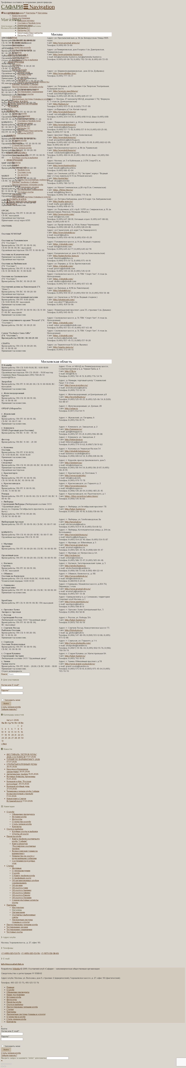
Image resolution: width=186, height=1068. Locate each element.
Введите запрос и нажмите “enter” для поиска (23, 1058)
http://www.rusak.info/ (75, 475)
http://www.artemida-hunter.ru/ (68, 54)
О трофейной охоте (21, 878)
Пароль (5, 690)
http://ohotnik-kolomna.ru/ (77, 451)
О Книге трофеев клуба (23, 875)
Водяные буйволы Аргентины (21, 776)
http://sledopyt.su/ (73, 463)
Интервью (17, 868)
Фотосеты (17, 819)
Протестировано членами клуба (22, 924)
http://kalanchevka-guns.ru (66, 256)
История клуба (19, 817)
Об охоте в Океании (21, 897)
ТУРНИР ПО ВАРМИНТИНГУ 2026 (23, 759)
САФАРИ (12, 7)
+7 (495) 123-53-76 (30, 953)
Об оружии (17, 885)
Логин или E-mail (10, 685)
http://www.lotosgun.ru (76, 486)
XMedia (16, 969)
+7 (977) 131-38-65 (50, 953)
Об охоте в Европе (21, 895)
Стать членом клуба (11, 707)
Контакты (17, 826)
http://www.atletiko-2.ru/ (64, 73)
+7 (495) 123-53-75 (10, 953)
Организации (18, 912)
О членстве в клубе (21, 821)
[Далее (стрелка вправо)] (5, 1066)
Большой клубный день (18, 786)
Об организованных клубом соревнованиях (25, 881)
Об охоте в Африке (21, 893)
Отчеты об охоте (20, 834)
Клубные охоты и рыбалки (25, 831)
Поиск (4, 674)
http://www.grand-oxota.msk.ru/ (80, 664)
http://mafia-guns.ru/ (63, 201)
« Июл (4, 744)
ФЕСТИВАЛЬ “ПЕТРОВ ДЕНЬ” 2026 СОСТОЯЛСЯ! (22, 755)
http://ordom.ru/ (72, 555)
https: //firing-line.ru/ (63, 190)
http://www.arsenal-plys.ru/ (78, 589)
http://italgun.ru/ (61, 104)
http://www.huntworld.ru (64, 165)
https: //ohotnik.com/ (63, 244)
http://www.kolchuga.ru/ (64, 112)
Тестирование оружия (17, 927)
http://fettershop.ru (74, 439)
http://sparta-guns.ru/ (63, 347)
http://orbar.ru (71, 408)
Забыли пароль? (9, 709)
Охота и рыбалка (15, 829)
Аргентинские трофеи (17, 774)
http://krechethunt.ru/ (75, 397)
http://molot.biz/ (60, 178)
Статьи (10, 866)
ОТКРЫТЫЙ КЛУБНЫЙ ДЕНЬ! (22, 764)
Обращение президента (23, 814)
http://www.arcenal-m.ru (76, 545)
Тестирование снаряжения (19, 929)
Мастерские (18, 907)
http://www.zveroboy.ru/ (76, 385)
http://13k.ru (70, 371)
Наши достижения (16, 994)
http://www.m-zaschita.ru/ (65, 91)
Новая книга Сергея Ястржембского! (16, 799)
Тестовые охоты (15, 932)
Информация (17, 13)
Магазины (42, 13)
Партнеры (30, 13)
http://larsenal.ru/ (73, 522)
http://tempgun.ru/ (73, 429)
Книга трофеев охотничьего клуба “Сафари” (26, 840)
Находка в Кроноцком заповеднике (17, 770)
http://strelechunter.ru (75, 566)
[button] (39, 7)
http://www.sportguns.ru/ (77, 601)
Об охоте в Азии (20, 888)
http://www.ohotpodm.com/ (78, 643)
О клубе (10, 812)
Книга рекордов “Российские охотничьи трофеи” (24, 846)
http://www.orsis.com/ (63, 214)
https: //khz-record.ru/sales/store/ (81, 496)
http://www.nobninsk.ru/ (76, 576)
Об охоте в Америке (21, 890)
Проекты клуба (14, 836)
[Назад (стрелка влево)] (2, 1066)
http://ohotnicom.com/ (64, 299)
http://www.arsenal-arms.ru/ (66, 43)
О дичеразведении (21, 870)
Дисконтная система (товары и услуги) (22, 921)
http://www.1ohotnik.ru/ (64, 232)
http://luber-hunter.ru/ (75, 509)
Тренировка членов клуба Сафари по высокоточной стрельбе (23, 792)
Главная (10, 987)
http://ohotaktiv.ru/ (62, 290)
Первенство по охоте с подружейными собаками (24, 857)
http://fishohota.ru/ (74, 630)
